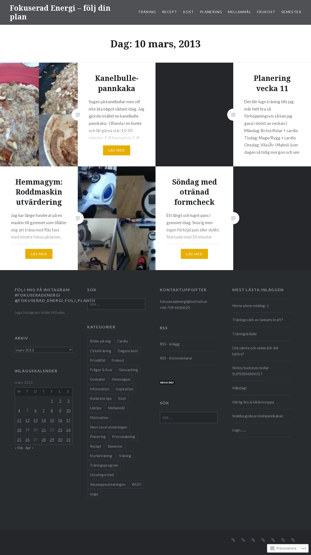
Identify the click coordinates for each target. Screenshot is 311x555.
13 (35, 420)
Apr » (29, 447)
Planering (211, 12)
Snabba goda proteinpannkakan (257, 416)
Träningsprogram (104, 465)
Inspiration (124, 389)
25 (19, 439)
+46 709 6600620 (175, 307)
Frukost (266, 12)
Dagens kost (128, 351)
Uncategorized (102, 474)
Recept (169, 12)
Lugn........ (239, 430)
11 (19, 420)
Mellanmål (239, 12)
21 (44, 430)
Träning (147, 12)
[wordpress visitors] (167, 383)
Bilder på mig (100, 341)
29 (52, 439)
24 (68, 430)
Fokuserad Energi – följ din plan (60, 12)
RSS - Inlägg (170, 344)
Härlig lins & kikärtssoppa (253, 402)
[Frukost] (283, 539)
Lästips (96, 408)
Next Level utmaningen (108, 427)
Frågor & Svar (101, 369)
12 (27, 420)
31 (68, 439)
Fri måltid (97, 360)
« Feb (19, 447)
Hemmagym (121, 379)
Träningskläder (244, 334)
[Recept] (243, 539)
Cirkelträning (100, 351)
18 (19, 430)
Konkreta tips (101, 398)
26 (27, 439)
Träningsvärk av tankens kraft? (257, 319)
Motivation (99, 417)
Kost (188, 12)
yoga (94, 494)
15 (52, 420)
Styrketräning (101, 455)
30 (60, 439)
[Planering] (263, 539)
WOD (136, 484)
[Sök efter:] (116, 304)
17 (68, 420)
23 (60, 430)
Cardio (122, 341)
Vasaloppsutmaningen (107, 484)
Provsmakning (123, 436)
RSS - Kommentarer (176, 358)
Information (99, 389)
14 (44, 420)
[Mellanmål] (273, 539)
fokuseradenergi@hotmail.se (183, 301)
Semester (291, 12)
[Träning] (233, 539)
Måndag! (239, 388)
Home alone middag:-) (250, 305)
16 (60, 420)
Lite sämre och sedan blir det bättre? (255, 351)
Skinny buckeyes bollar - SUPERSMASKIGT (251, 371)
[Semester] (293, 539)
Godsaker (97, 379)
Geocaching (128, 369)
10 (68, 410)
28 (44, 439)
